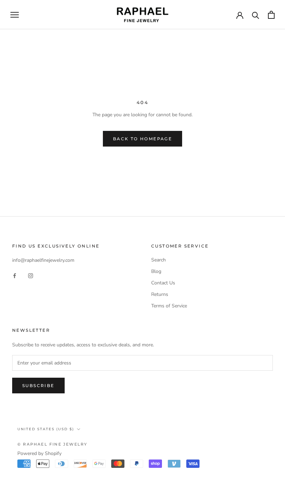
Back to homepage (142, 138)
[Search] (255, 14)
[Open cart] (271, 15)
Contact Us (163, 283)
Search (158, 260)
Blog (156, 271)
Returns (159, 294)
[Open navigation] (14, 15)
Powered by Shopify (39, 453)
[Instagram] (30, 275)
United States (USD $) (45, 429)
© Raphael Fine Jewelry (52, 444)
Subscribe (38, 385)
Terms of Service (169, 306)
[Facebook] (14, 275)
